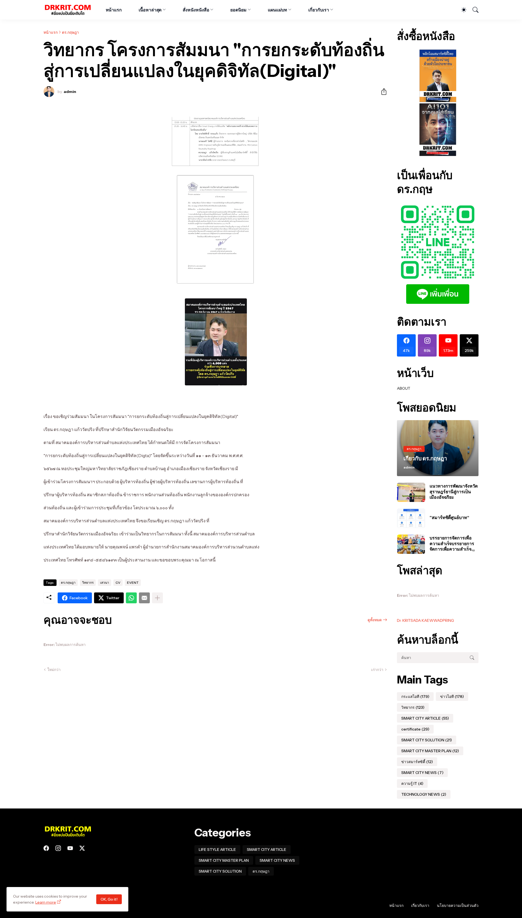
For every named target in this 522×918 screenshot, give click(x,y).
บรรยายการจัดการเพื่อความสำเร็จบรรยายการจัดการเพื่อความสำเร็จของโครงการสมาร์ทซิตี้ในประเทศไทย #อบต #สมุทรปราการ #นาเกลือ (454, 543)
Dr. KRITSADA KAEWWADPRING (425, 620)
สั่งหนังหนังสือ (196, 10)
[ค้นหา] (473, 9)
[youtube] (70, 848)
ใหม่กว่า (54, 669)
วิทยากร (88, 582)
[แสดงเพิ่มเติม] (157, 597)
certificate (415, 729)
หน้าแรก (114, 10)
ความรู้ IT (412, 783)
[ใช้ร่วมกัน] (381, 91)
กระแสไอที (415, 696)
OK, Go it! (109, 899)
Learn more (45, 902)
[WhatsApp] (131, 597)
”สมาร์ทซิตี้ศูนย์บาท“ (449, 517)
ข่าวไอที (452, 696)
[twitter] (82, 848)
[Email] (144, 597)
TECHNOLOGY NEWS (423, 794)
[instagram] (58, 848)
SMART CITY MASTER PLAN (430, 750)
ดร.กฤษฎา (70, 32)
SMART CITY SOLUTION (426, 740)
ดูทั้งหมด (375, 619)
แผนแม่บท (277, 10)
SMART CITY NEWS (422, 772)
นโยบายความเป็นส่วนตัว (457, 905)
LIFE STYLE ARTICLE (217, 849)
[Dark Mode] (461, 9)
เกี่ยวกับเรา (318, 10)
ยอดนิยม (238, 10)
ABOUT (403, 388)
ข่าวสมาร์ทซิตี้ (417, 761)
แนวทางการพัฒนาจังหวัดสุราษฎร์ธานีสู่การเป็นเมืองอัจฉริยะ (454, 491)
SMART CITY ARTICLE (425, 718)
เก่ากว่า (377, 669)
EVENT (133, 582)
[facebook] (46, 848)
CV (118, 582)
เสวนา (104, 582)
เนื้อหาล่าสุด (150, 10)
